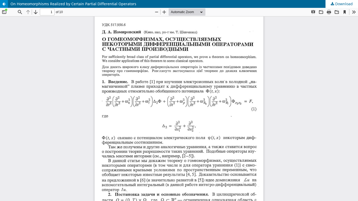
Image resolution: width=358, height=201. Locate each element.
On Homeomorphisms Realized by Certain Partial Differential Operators (73, 3)
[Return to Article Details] (4, 4)
